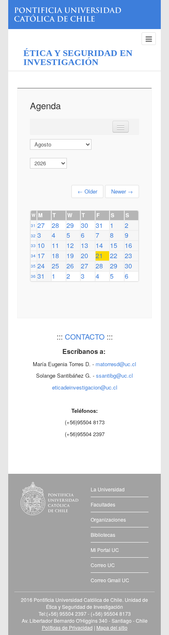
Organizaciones (108, 519)
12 (70, 245)
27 (41, 225)
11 (55, 245)
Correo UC (103, 564)
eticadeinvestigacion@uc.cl (84, 387)
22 (113, 255)
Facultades (103, 504)
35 (33, 266)
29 (70, 225)
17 (41, 255)
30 (84, 225)
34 (33, 256)
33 (33, 245)
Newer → (122, 191)
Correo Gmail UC (110, 579)
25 (55, 265)
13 (84, 245)
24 (41, 265)
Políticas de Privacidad (67, 627)
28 (55, 225)
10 (41, 245)
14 (99, 245)
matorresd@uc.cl (116, 364)
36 (33, 276)
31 (33, 225)
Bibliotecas (103, 534)
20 (84, 255)
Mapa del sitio (112, 627)
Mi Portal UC (105, 549)
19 (70, 255)
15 (113, 245)
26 (70, 265)
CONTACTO (85, 336)
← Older (87, 191)
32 (33, 236)
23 (128, 255)
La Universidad (108, 489)
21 (99, 255)
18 (55, 255)
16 (128, 245)
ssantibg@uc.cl (114, 375)
